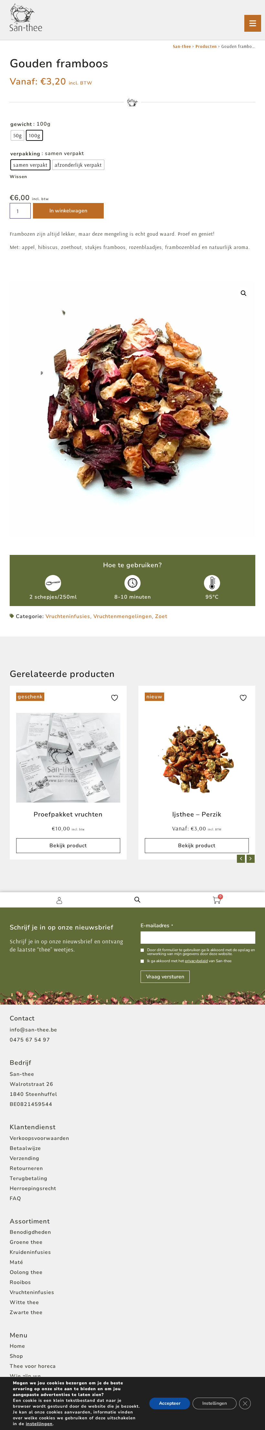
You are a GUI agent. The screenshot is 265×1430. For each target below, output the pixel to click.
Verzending (24, 1158)
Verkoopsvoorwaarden (39, 1138)
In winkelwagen (68, 210)
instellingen (39, 1424)
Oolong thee (26, 1272)
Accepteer (169, 1403)
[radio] (17, 135)
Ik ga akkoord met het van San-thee (189, 961)
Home (17, 1346)
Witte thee (24, 1302)
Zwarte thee (26, 1312)
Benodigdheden (30, 1232)
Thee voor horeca (33, 1366)
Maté (16, 1262)
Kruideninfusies (30, 1252)
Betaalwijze (25, 1148)
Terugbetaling (29, 1178)
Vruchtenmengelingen (122, 616)
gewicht (21, 124)
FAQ (15, 1198)
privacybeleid (196, 960)
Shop (16, 1356)
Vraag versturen (165, 976)
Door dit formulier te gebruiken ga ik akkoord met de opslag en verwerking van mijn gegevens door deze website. (201, 952)
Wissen (18, 177)
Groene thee (26, 1242)
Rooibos (20, 1282)
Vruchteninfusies (68, 616)
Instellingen (214, 1403)
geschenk (30, 696)
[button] (243, 293)
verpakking (25, 153)
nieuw (154, 696)
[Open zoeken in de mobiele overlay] (137, 900)
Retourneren (26, 1168)
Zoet (161, 616)
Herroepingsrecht (33, 1188)
